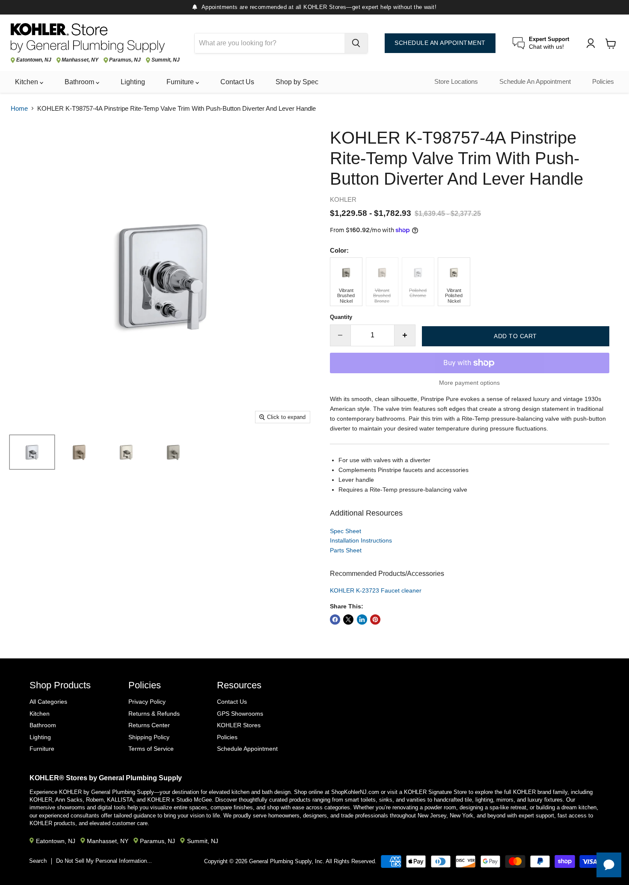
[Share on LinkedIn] (362, 619)
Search (38, 861)
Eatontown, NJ (33, 60)
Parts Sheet (346, 550)
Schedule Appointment (247, 748)
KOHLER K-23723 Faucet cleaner (375, 590)
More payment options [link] (469, 382)
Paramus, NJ (125, 60)
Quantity (341, 317)
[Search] (356, 43)
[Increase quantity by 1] (405, 335)
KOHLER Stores (239, 725)
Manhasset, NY (80, 60)
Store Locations (456, 81)
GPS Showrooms (240, 713)
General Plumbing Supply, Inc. (286, 861)
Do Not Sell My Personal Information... (104, 861)
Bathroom (80, 82)
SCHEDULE (440, 43)
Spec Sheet (345, 531)
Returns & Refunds (154, 713)
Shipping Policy (148, 737)
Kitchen (27, 82)
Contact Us (237, 82)
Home (19, 108)
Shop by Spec (297, 82)
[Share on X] (348, 619)
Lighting (133, 82)
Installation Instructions (361, 540)
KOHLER (343, 199)
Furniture (181, 82)
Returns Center (149, 725)
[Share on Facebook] (335, 619)
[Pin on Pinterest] (375, 619)
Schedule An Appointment (535, 81)
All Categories (48, 701)
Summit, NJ (165, 60)
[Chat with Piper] (608, 865)
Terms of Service (151, 748)
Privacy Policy (147, 701)
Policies (603, 81)
